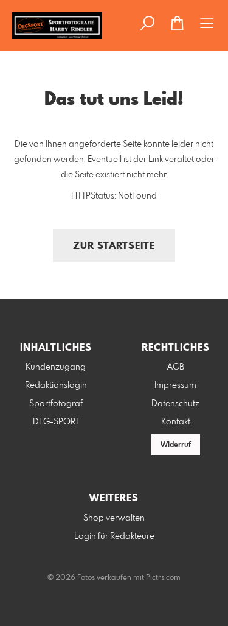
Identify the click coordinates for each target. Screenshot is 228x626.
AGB (175, 367)
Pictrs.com (163, 578)
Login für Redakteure (114, 536)
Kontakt (175, 422)
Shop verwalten (114, 518)
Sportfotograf (56, 403)
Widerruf (176, 445)
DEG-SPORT (56, 422)
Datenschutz (175, 403)
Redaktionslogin (56, 385)
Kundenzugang (56, 367)
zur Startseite (114, 246)
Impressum (175, 385)
